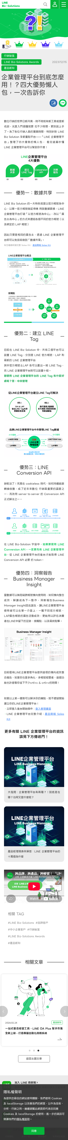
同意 (34, 1131)
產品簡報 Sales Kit (42, 245)
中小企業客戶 (18, 930)
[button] (30, 1050)
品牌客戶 (43, 923)
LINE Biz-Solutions (22, 923)
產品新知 (15, 943)
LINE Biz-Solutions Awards (27, 936)
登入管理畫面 (43, 709)
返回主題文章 (34, 1059)
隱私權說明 (23, 1119)
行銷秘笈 (34, 930)
